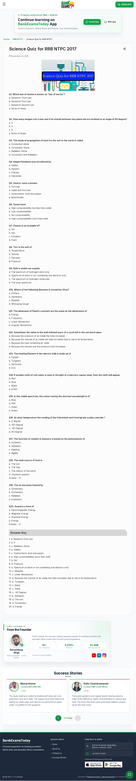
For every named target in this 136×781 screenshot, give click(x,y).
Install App (94, 22)
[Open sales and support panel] (129, 774)
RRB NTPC (18, 39)
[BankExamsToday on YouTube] (94, 655)
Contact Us (57, 753)
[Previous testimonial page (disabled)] (58, 718)
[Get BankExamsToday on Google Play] (113, 764)
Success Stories (59, 758)
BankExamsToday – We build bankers (101, 777)
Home (6, 39)
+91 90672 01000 (99, 754)
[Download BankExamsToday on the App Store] (94, 764)
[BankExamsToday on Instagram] (104, 655)
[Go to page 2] (77, 718)
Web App (112, 22)
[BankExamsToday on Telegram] (99, 655)
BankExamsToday (16, 740)
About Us (56, 749)
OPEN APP (126, 4)
